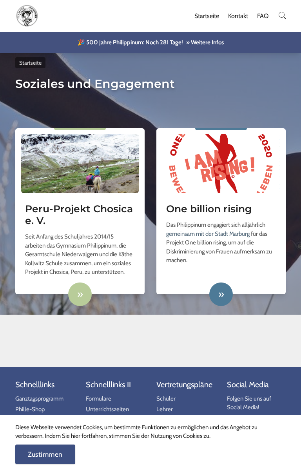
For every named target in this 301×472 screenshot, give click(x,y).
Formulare (98, 398)
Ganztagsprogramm (39, 398)
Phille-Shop (30, 409)
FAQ (262, 16)
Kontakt (238, 16)
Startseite (206, 16)
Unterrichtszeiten (107, 409)
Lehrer (164, 409)
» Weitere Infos (205, 42)
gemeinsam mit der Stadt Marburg (208, 233)
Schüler (166, 398)
